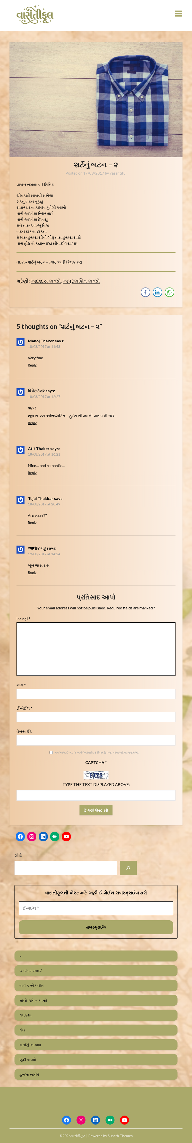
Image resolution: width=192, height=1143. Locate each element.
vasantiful (118, 173)
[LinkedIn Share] (157, 292)
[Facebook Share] (145, 292)
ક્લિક (71, 262)
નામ (21, 684)
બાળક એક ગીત (32, 985)
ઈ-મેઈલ (24, 708)
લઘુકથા (26, 1015)
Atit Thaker (39, 448)
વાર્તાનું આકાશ (30, 1045)
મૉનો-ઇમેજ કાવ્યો (33, 1000)
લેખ (22, 1030)
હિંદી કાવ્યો (28, 1059)
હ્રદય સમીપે (29, 1074)
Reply (32, 365)
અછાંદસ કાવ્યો (46, 281)
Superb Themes (120, 1136)
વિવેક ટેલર (36, 390)
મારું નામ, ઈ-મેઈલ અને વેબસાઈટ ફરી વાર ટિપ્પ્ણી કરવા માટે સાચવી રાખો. (96, 752)
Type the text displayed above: (96, 784)
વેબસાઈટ (24, 731)
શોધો (18, 855)
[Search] (128, 868)
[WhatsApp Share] (169, 292)
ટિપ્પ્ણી (23, 618)
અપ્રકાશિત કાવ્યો (81, 281)
